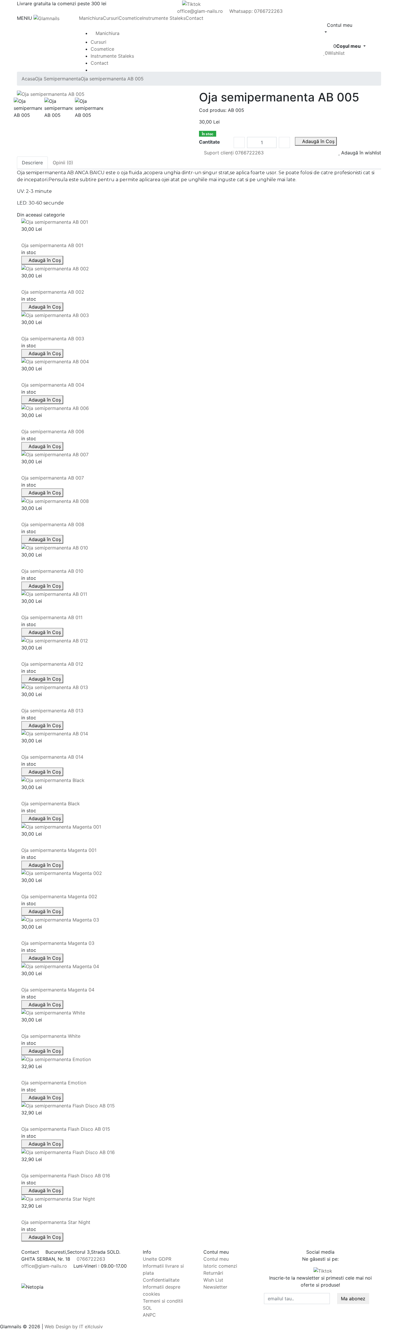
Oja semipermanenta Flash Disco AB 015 (65, 1129)
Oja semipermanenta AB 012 (52, 664)
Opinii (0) (63, 162)
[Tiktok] (324, 1270)
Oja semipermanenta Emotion (53, 1083)
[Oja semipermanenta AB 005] (50, 94)
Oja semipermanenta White (50, 1036)
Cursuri (111, 18)
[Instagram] (335, 1270)
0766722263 (90, 1259)
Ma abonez (353, 1298)
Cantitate (209, 142)
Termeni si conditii (163, 1301)
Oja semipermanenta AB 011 (51, 617)
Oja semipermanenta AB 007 (52, 478)
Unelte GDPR (157, 1259)
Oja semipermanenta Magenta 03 (57, 943)
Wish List (213, 1280)
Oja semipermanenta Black (50, 803)
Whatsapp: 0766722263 (255, 11)
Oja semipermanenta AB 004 (52, 385)
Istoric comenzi (220, 1266)
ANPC (149, 1315)
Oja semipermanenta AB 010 (52, 571)
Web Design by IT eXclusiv (74, 1326)
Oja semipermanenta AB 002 (52, 292)
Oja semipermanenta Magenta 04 (57, 990)
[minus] (239, 142)
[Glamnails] (46, 18)
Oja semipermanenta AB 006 (52, 431)
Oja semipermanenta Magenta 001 (58, 850)
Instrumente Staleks (164, 18)
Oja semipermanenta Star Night (55, 1222)
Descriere (32, 162)
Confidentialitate (161, 1280)
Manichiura (91, 18)
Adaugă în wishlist (360, 153)
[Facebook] (305, 1270)
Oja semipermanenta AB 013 (52, 711)
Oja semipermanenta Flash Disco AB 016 (65, 1176)
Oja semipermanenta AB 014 (52, 757)
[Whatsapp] (1, 1333)
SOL (147, 1308)
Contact (194, 18)
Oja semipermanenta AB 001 (52, 245)
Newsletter (215, 1287)
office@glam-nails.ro (199, 11)
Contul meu (216, 1259)
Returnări (213, 1273)
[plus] (284, 142)
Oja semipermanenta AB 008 (52, 524)
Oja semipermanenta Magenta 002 (59, 896)
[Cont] (325, 39)
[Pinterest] (310, 1270)
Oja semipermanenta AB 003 (52, 338)
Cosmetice (130, 18)
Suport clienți (233, 153)
